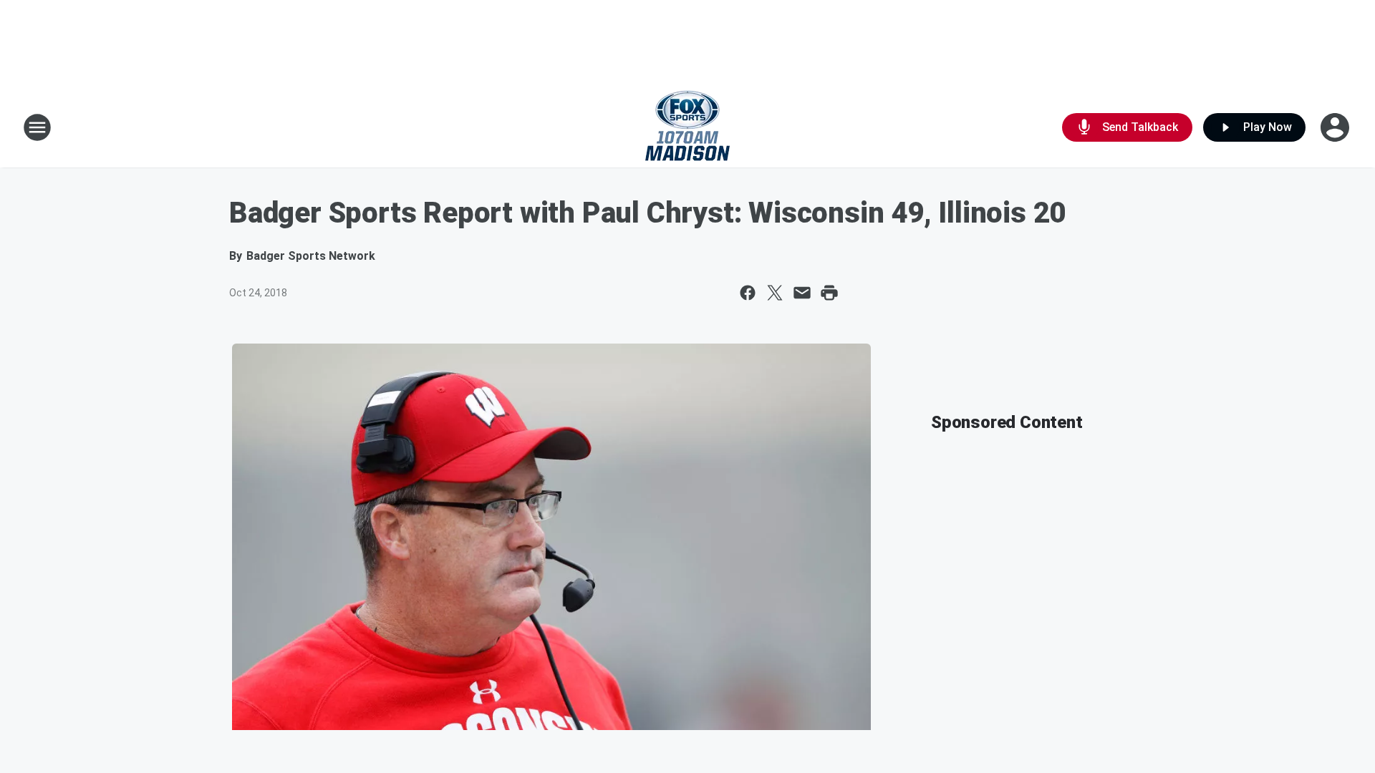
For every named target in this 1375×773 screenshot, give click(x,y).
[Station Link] (687, 127)
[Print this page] (829, 293)
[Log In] (1336, 127)
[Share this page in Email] (802, 293)
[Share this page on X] (775, 293)
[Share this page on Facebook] (748, 293)
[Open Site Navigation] (37, 127)
